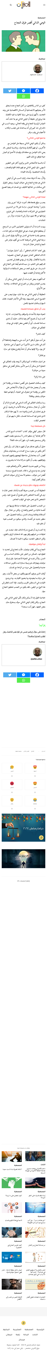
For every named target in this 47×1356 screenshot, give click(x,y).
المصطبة (41, 18)
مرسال (22, 1340)
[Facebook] (37, 90)
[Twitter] (9, 90)
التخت (42, 1165)
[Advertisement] (23, 1041)
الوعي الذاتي (26, 751)
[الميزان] (23, 5)
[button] (23, 858)
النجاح (32, 751)
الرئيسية (40, 1330)
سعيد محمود (36, 75)
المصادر (42, 619)
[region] (23, 858)
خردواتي (9, 1335)
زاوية (18, 1335)
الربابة (26, 1335)
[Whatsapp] (23, 96)
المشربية (17, 1330)
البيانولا (6, 1330)
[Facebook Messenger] (23, 90)
